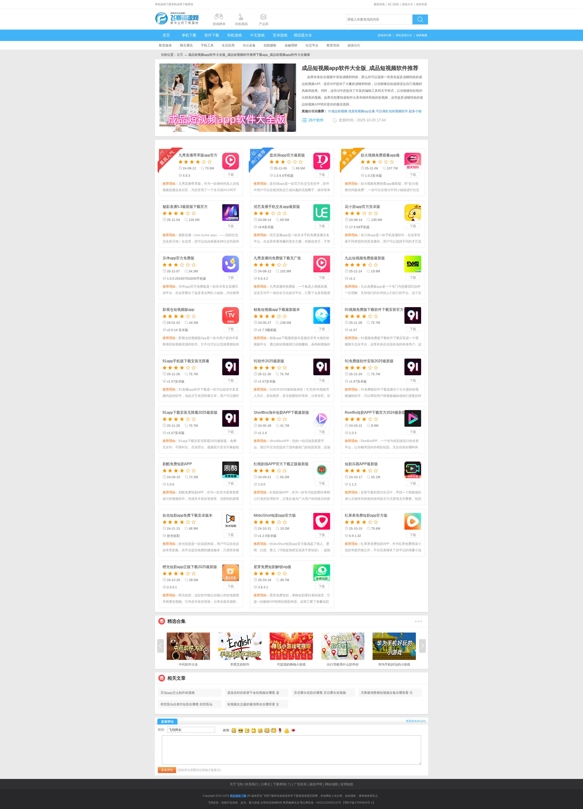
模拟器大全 (303, 35)
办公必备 (249, 45)
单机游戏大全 (404, 35)
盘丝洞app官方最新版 (287, 155)
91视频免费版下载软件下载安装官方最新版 (379, 309)
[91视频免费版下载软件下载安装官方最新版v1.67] (412, 315)
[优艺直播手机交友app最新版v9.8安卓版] (321, 212)
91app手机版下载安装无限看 (186, 361)
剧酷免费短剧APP (177, 464)
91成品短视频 (337, 111)
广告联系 (300, 784)
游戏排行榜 (384, 35)
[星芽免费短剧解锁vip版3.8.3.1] (321, 572)
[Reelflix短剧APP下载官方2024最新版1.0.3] (412, 418)
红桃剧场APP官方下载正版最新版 (281, 464)
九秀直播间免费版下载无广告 (277, 258)
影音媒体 (165, 45)
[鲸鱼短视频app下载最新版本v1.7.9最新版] (321, 315)
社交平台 (312, 45)
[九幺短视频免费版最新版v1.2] (412, 264)
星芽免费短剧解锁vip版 (272, 567)
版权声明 (315, 784)
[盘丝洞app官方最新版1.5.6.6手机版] (321, 161)
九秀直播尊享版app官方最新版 (198, 155)
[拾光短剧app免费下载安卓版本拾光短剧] (230, 521)
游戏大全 (407, 4)
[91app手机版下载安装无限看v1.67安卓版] (230, 366)
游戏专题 (421, 4)
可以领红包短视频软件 (392, 111)
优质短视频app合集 (361, 111)
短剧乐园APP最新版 (361, 464)
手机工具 (207, 45)
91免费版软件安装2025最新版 (369, 361)
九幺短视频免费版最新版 (365, 258)
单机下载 (189, 35)
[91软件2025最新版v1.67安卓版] (321, 366)
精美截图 (421, 35)
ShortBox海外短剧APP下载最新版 (281, 412)
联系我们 (251, 784)
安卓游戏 (280, 35)
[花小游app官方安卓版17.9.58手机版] (412, 212)
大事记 (265, 784)
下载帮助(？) (282, 784)
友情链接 (346, 784)
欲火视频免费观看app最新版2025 (380, 155)
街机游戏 (234, 35)
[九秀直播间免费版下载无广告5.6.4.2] (321, 264)
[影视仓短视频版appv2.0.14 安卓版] (230, 315)
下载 (231, 174)
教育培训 (333, 45)
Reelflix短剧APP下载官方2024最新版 (375, 412)
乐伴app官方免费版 (178, 258)
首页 (166, 35)
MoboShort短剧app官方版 (275, 515)
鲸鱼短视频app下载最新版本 (277, 309)
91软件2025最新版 (269, 361)
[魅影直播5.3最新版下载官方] (230, 212)
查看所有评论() (416, 721)
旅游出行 (354, 45)
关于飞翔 (236, 784)
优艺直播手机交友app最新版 (277, 207)
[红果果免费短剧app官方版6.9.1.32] (412, 521)
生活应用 (228, 45)
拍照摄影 (270, 45)
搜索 (420, 19)
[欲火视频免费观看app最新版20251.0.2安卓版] (412, 161)
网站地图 (331, 784)
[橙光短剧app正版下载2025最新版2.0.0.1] (230, 572)
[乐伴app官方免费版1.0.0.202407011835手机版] (230, 264)
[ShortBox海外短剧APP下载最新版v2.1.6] (321, 418)
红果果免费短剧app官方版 (366, 515)
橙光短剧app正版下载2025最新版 (190, 567)
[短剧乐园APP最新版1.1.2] (412, 469)
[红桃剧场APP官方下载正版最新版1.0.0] (321, 469)
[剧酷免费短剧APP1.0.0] (230, 469)
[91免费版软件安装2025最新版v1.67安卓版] (412, 366)
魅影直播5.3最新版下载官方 (185, 207)
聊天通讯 (186, 45)
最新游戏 (379, 4)
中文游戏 (257, 35)
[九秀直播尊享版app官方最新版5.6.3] (230, 161)
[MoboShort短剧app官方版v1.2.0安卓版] (321, 521)
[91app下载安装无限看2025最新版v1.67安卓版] (230, 418)
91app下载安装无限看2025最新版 (190, 412)
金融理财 (291, 45)
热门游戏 (393, 4)
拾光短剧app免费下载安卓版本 (187, 515)
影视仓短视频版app (178, 309)
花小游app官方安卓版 (362, 207)
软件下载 (212, 35)
